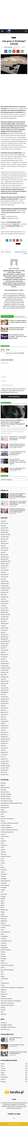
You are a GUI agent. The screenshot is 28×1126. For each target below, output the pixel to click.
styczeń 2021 (4, 661)
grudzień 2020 (5, 663)
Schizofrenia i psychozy (7, 965)
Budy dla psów (5, 807)
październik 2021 (5, 641)
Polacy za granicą (5, 925)
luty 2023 (3, 605)
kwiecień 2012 (5, 725)
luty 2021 (3, 659)
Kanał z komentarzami (8, 1027)
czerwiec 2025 (4, 543)
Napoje (3, 912)
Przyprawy (4, 945)
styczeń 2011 (4, 759)
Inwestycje (4, 878)
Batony (3, 785)
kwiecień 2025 (5, 548)
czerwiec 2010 (4, 774)
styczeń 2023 (4, 608)
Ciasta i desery (5, 836)
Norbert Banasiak (8, 47)
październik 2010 (5, 765)
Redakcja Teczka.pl (5, 425)
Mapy (2, 901)
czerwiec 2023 (4, 597)
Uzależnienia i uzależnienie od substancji (12, 987)
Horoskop (3, 870)
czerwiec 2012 (4, 721)
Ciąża (2, 838)
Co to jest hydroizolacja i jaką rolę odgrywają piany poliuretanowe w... (17, 453)
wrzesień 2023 (5, 590)
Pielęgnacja (4, 921)
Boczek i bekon (5, 792)
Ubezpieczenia (5, 983)
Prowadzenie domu (6, 941)
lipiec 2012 (4, 719)
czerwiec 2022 (4, 623)
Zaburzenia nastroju (6, 998)
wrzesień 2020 (5, 670)
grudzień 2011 (5, 734)
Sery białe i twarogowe (7, 970)
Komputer (3, 883)
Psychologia (4, 947)
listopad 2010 (4, 763)
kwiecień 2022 (5, 628)
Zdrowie (3, 1010)
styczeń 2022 (4, 634)
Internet (3, 876)
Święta (2, 976)
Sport (2, 974)
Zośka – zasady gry (5, 252)
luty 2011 (3, 757)
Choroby (3, 834)
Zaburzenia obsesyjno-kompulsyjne (11, 1001)
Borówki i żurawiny (6, 794)
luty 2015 (3, 694)
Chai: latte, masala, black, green (9, 823)
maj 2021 (3, 652)
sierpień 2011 (4, 743)
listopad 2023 (4, 585)
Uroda (2, 985)
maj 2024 (3, 572)
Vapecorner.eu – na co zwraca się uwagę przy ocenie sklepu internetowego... (17, 438)
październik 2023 (5, 588)
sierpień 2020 (4, 672)
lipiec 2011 (4, 745)
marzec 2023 (4, 603)
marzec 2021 (4, 657)
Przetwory (3, 943)
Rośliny (3, 954)
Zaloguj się (4, 1022)
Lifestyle (3, 896)
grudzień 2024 (5, 557)
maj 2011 (3, 750)
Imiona (3, 872)
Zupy (2, 1012)
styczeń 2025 (4, 554)
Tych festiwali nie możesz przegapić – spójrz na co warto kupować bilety (18, 336)
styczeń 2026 (4, 528)
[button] (26, 31)
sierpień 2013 (4, 708)
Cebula (3, 821)
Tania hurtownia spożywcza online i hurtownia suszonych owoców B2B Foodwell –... (17, 445)
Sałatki (2, 961)
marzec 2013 (4, 714)
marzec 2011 (4, 754)
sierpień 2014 (4, 703)
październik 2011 (5, 739)
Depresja (3, 841)
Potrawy (3, 927)
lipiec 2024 (4, 568)
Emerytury (4, 854)
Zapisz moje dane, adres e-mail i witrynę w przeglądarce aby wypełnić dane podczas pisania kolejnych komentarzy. (13, 390)
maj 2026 (3, 521)
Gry (2, 865)
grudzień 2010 (5, 761)
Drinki (2, 847)
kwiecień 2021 (5, 654)
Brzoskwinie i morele (6, 801)
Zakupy (3, 1007)
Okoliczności (4, 916)
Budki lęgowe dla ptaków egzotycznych (12, 803)
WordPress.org (5, 1029)
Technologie (4, 978)
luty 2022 (3, 632)
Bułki (2, 814)
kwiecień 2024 (5, 574)
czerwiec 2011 (4, 748)
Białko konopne (5, 787)
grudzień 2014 (5, 699)
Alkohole (3, 783)
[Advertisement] (14, 15)
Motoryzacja (4, 910)
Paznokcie (3, 918)
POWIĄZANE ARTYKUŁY (7, 316)
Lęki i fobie (4, 894)
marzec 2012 (4, 728)
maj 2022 (3, 625)
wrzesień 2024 (5, 563)
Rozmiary (3, 956)
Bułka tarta (4, 812)
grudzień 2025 (5, 530)
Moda (2, 907)
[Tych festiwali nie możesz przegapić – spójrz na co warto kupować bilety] (4, 336)
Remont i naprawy (6, 950)
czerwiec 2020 (4, 677)
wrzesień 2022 (5, 617)
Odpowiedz (8, 355)
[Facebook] (14, 1118)
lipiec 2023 (4, 594)
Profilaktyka (4, 936)
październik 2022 (5, 614)
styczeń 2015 (4, 697)
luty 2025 (3, 552)
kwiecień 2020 (5, 681)
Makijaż (3, 898)
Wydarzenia (4, 994)
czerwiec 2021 (4, 650)
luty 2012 (3, 730)
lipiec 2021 (4, 648)
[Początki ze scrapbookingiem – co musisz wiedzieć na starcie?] (4, 322)
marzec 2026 (4, 523)
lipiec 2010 (4, 772)
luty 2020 (3, 685)
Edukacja (3, 852)
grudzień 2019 (5, 690)
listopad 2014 (4, 701)
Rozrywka (14, 37)
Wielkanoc (3, 990)
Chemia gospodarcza (6, 827)
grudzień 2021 (5, 637)
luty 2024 (3, 579)
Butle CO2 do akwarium (7, 818)
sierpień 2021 (4, 645)
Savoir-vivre (4, 963)
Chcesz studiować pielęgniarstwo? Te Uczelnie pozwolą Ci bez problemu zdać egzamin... (17, 461)
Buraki (2, 816)
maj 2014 (3, 705)
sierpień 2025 (4, 539)
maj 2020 (3, 679)
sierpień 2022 (4, 619)
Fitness (3, 861)
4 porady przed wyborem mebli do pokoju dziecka (18, 1052)
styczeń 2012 (4, 732)
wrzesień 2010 (5, 768)
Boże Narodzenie (5, 796)
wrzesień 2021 (5, 643)
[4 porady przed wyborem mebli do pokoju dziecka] (4, 1053)
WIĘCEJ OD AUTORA (20, 316)
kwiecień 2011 (5, 752)
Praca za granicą (5, 932)
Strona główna (4, 34)
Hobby (2, 867)
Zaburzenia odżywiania (7, 1003)
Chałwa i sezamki (5, 825)
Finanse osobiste (5, 856)
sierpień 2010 (4, 770)
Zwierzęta (3, 1014)
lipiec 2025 (4, 541)
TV (1, 981)
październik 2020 (5, 668)
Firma (2, 858)
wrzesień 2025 (5, 537)
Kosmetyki (4, 887)
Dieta (2, 843)
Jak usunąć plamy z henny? (16, 1045)
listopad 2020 (4, 665)
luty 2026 (3, 525)
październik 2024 (5, 561)
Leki (2, 892)
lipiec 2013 (4, 710)
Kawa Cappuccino (6, 881)
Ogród (2, 914)
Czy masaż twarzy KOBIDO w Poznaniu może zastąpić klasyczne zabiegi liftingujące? (13, 422)
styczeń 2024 (4, 581)
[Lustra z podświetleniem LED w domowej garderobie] (4, 470)
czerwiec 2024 (4, 570)
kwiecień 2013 (5, 712)
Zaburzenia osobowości (7, 1005)
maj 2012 (3, 723)
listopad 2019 (4, 692)
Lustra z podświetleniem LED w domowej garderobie (17, 469)
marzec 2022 (4, 630)
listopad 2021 (4, 639)
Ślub (2, 972)
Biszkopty (3, 790)
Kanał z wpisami (6, 1025)
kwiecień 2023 (5, 601)
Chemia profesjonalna (7, 832)
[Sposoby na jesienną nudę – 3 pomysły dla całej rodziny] (4, 329)
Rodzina (3, 952)
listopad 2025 (4, 532)
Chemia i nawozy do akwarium (9, 830)
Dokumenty (4, 845)
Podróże (3, 923)
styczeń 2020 (4, 688)
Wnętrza (3, 992)
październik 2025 (5, 534)
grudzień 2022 (5, 610)
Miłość (2, 903)
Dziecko (3, 850)
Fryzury (3, 863)
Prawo (2, 934)
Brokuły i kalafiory (6, 798)
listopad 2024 (4, 559)
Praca (2, 930)
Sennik (3, 967)
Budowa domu (5, 805)
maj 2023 (3, 599)
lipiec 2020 (4, 674)
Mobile (3, 905)
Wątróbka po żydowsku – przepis (21, 252)
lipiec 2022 (4, 621)
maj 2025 (3, 545)
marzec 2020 (4, 683)
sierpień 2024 (4, 565)
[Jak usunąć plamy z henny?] (4, 1046)
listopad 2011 (4, 737)
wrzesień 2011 (5, 741)
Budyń (2, 810)
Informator (4, 874)
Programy (3, 938)
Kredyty (3, 890)
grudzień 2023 (5, 583)
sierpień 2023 (4, 592)
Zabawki (3, 996)
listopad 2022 (4, 612)
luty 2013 (3, 717)
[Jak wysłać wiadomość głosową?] (4, 1039)
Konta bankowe (5, 885)
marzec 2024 (4, 577)
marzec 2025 (4, 550)
